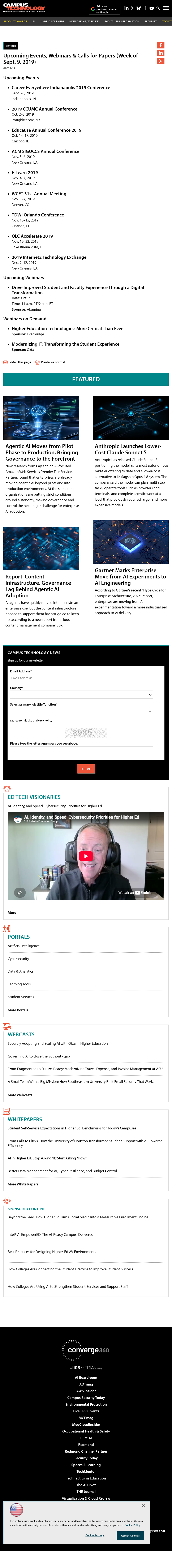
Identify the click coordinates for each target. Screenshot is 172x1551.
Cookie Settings (95, 1535)
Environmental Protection (86, 1404)
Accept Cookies (130, 1535)
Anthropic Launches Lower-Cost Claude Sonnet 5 (128, 449)
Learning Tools (19, 984)
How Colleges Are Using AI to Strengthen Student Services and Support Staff (68, 1286)
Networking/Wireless (84, 21)
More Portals (18, 1010)
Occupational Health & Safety (86, 1431)
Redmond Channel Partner (86, 1451)
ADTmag (86, 1384)
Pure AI (86, 1437)
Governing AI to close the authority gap (39, 1056)
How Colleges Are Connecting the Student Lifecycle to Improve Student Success (70, 1269)
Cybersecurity (18, 958)
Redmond (86, 1444)
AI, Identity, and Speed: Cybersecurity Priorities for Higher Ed (55, 805)
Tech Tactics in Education (86, 1478)
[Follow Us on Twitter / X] (132, 8)
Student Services (21, 996)
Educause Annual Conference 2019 (47, 130)
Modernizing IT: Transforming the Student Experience (65, 344)
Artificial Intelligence (24, 945)
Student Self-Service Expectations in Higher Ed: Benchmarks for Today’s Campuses (72, 1128)
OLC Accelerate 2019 (32, 236)
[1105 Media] (86, 1368)
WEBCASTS (21, 1034)
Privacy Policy (43, 720)
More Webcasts (20, 1095)
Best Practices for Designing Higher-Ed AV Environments (52, 1251)
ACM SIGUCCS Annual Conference (45, 151)
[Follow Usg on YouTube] (152, 8)
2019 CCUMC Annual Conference (44, 109)
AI (34, 21)
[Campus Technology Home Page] (24, 7)
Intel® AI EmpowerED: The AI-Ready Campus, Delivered (50, 1234)
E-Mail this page (20, 362)
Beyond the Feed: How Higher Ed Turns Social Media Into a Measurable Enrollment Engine (78, 1217)
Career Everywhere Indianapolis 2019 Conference (61, 87)
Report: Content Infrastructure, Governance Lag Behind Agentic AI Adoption (38, 586)
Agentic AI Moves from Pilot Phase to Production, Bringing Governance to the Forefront (41, 452)
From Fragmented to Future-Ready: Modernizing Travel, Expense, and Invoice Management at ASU (85, 1068)
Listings (11, 46)
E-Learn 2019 (25, 172)
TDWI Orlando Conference (38, 215)
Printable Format (53, 362)
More (12, 912)
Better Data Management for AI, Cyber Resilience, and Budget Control (62, 1170)
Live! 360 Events (86, 1411)
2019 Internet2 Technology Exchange (49, 257)
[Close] (143, 1505)
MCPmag (86, 1417)
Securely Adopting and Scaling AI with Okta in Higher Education (58, 1043)
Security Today (86, 1458)
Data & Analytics (20, 971)
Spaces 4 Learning (86, 1464)
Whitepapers (25, 1119)
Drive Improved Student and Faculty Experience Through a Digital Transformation (78, 290)
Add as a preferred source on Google (106, 9)
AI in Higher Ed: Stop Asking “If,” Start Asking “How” (47, 1158)
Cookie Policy (132, 1525)
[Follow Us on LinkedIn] (126, 8)
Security (151, 21)
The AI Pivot (86, 1484)
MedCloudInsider (86, 1424)
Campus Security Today (86, 1397)
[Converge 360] (86, 1350)
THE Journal (86, 1491)
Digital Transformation (122, 21)
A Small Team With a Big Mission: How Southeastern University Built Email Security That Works (81, 1081)
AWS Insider (86, 1390)
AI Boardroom (86, 1377)
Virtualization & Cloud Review (86, 1498)
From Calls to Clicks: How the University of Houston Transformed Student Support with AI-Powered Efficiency (85, 1143)
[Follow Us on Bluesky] (139, 8)
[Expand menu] (166, 9)
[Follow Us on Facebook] (145, 8)
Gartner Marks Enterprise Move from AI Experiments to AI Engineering (130, 576)
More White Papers (23, 1184)
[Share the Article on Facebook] (160, 45)
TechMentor (86, 1471)
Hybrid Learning (52, 21)
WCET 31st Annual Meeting (39, 193)
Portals (19, 936)
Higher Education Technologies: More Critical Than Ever (67, 328)
